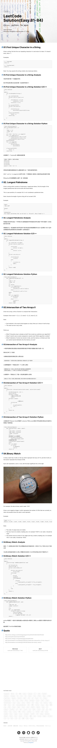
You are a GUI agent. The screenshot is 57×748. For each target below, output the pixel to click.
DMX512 (33, 707)
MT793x (37, 711)
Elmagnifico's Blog (7, 2)
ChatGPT (32, 713)
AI (8, 718)
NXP (42, 711)
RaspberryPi (6, 693)
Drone (16, 716)
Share (28, 707)
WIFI (21, 709)
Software (29, 711)
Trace (14, 702)
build (35, 716)
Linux (21, 696)
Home (34, 2)
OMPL (24, 698)
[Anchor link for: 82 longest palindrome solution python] (2, 274)
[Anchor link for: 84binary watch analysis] (2, 542)
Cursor (20, 713)
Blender (38, 707)
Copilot (15, 713)
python (24, 693)
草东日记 (26, 725)
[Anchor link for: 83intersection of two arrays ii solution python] (2, 417)
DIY (17, 709)
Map (47, 704)
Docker (37, 700)
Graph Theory (7, 698)
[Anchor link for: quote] (2, 630)
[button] (53, 2)
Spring (21, 700)
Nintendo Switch (7, 702)
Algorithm (14, 698)
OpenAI (20, 716)
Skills (27, 718)
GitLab (11, 716)
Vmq (10, 711)
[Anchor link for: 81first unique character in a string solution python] (2, 124)
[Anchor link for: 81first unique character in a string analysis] (2, 75)
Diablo (34, 709)
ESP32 (23, 711)
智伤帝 (4, 725)
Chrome (45, 698)
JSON (9, 707)
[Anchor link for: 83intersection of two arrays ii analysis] (2, 344)
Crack (18, 702)
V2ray (42, 700)
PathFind (19, 698)
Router (36, 698)
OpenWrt (6, 713)
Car (5, 718)
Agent (32, 718)
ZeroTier (37, 704)
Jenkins (14, 711)
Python (5, 711)
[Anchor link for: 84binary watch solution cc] (2, 556)
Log (5, 707)
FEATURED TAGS (7, 690)
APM (39, 693)
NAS (28, 704)
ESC (33, 702)
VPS (29, 698)
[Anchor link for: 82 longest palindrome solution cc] (2, 233)
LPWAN (48, 696)
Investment (26, 713)
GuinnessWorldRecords (21, 704)
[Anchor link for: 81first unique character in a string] (2, 47)
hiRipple (21, 725)
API (13, 700)
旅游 (51, 704)
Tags (40, 2)
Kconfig (39, 716)
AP (47, 707)
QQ (47, 709)
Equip (19, 707)
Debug (41, 713)
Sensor (39, 709)
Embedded (13, 696)
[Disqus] (27, 671)
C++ (35, 693)
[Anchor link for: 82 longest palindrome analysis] (2, 218)
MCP (12, 718)
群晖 (32, 704)
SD (17, 696)
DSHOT (28, 702)
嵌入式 (12, 693)
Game (43, 707)
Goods (23, 707)
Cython (14, 707)
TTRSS (47, 700)
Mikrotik (6, 716)
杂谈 (5, 704)
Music (37, 702)
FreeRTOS (44, 693)
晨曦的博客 (15, 725)
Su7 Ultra (50, 716)
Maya (44, 696)
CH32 (46, 711)
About (46, 2)
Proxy (9, 704)
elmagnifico (31, 742)
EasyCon (45, 702)
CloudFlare (12, 709)
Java (17, 700)
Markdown (6, 696)
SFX (37, 713)
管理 (30, 716)
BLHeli (23, 702)
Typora (42, 704)
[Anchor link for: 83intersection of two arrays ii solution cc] (2, 383)
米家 (19, 711)
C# (41, 702)
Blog (50, 702)
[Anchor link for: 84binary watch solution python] (2, 598)
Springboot (32, 700)
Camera (25, 709)
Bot (50, 709)
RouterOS (47, 713)
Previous (15, 649)
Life (30, 709)
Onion (11, 713)
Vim (25, 696)
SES (43, 709)
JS (40, 698)
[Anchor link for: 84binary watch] (2, 453)
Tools (35, 696)
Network (6, 709)
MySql (26, 700)
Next (40, 649)
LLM (16, 718)
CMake (44, 716)
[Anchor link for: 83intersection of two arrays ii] (2, 307)
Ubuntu (29, 696)
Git (16, 693)
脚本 (20, 693)
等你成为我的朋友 (40, 725)
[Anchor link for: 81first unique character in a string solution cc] (2, 87)
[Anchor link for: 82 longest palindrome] (2, 182)
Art (19, 718)
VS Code (26, 716)
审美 (23, 718)
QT (32, 698)
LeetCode (6, 11)
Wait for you (48, 725)
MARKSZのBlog (32, 725)
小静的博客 (9, 725)
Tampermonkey (7, 700)
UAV (13, 704)
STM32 (39, 696)
